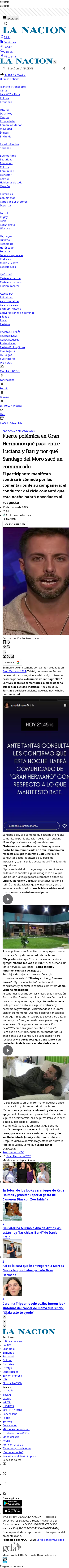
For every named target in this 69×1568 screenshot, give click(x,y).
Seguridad (6, 159)
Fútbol (4, 213)
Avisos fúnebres (9, 301)
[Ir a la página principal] (34, 32)
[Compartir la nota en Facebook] (4, 656)
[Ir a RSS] (4, 1494)
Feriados (5, 251)
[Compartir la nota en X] (8, 656)
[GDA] (12, 1551)
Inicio (7, 37)
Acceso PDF (7, 293)
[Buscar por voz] (64, 68)
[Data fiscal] (5, 1562)
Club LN (8, 51)
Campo (4, 117)
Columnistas (7, 198)
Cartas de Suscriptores (14, 201)
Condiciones (43, 1539)
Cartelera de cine (10, 278)
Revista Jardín (8, 351)
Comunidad (7, 171)
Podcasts (5, 259)
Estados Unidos (9, 144)
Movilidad (6, 129)
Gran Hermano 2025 (18, 1156)
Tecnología (6, 244)
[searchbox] (33, 68)
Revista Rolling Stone (12, 347)
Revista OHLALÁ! (10, 332)
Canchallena (7, 224)
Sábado (4, 316)
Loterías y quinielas (11, 255)
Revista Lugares (9, 339)
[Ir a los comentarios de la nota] (8, 642)
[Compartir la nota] (4, 647)
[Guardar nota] (4, 642)
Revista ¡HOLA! (8, 336)
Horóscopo (7, 247)
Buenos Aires (8, 155)
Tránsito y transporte (13, 86)
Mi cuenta (10, 56)
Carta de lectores (10, 309)
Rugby (4, 217)
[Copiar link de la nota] (4, 652)
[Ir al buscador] (6, 23)
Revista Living (8, 343)
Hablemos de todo (11, 182)
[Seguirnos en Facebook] (4, 1464)
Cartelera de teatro (11, 282)
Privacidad (57, 1539)
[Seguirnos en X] (4, 1474)
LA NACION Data (10, 94)
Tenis (3, 221)
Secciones (10, 42)
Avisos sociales (9, 305)
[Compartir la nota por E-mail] (12, 656)
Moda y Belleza (9, 263)
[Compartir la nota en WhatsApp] (8, 647)
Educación (6, 163)
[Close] (4, 1317)
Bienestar (6, 175)
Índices (4, 132)
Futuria (4, 109)
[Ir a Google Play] (12, 1505)
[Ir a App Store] (12, 1513)
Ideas (3, 320)
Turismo (5, 240)
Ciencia (4, 178)
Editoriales (6, 194)
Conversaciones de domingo (17, 313)
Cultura (4, 167)
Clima (3, 90)
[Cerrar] (54, 62)
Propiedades (7, 121)
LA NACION (10, 430)
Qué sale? (6, 274)
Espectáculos (26, 430)
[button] (34, 241)
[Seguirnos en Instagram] (4, 1484)
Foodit (8, 47)
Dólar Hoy (6, 113)
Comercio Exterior (11, 125)
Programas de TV (13, 1152)
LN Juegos (6, 236)
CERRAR (4, 2)
